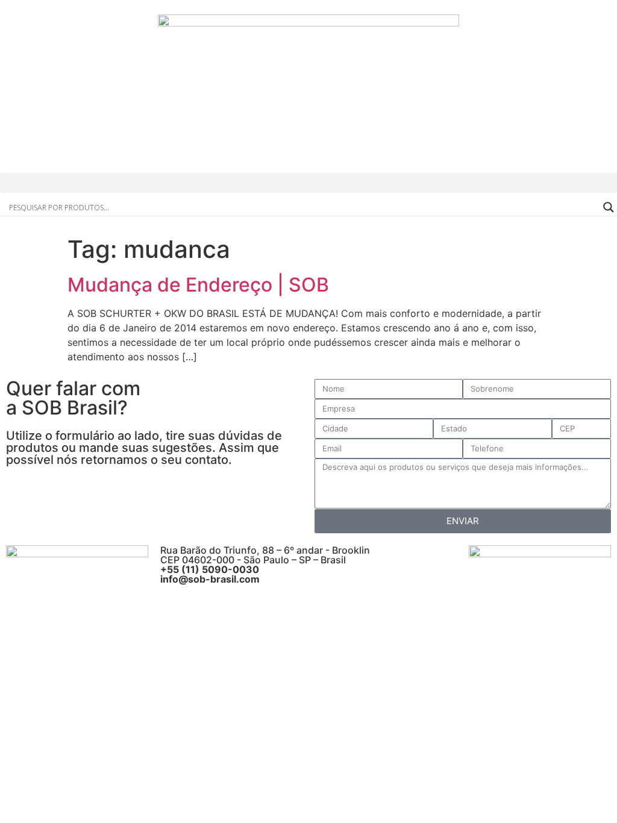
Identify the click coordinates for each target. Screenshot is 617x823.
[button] (308, 183)
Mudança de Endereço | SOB (198, 284)
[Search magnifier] (608, 207)
